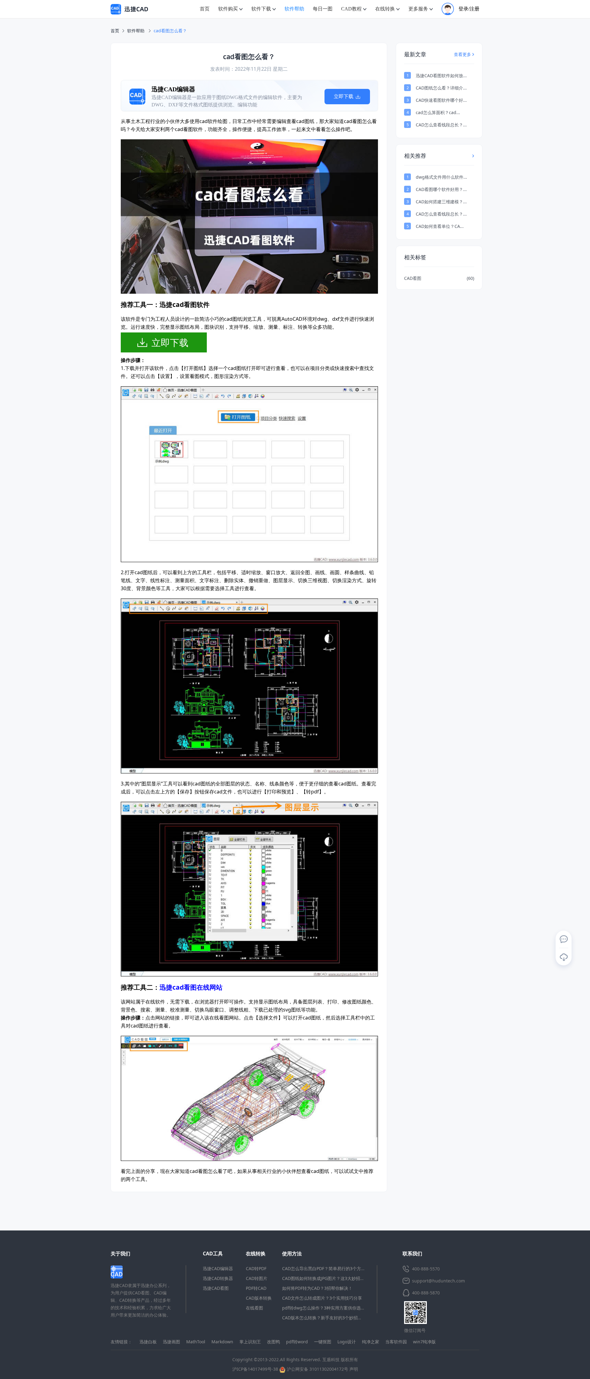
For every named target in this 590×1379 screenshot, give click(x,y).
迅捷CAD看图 (216, 1288)
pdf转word (297, 1342)
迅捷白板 (148, 1342)
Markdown (222, 1342)
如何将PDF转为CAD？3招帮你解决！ (317, 1288)
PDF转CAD (256, 1288)
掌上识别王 (250, 1342)
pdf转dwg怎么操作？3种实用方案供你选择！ (325, 1308)
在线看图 (254, 1308)
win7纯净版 (424, 1342)
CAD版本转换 (259, 1298)
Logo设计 (346, 1342)
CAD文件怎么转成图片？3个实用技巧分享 (322, 1298)
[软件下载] (563, 957)
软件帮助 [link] (136, 31)
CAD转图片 (256, 1278)
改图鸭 (273, 1342)
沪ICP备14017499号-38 (255, 1369)
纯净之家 (370, 1342)
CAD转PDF (256, 1268)
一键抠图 (322, 1342)
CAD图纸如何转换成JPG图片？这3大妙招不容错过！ (332, 1278)
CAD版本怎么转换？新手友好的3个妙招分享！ (326, 1318)
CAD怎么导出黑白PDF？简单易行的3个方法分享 (328, 1268)
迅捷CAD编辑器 (218, 1268)
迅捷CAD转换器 (218, 1278)
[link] (170, 31)
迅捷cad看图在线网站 (190, 987)
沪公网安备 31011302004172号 (316, 1369)
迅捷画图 (171, 1342)
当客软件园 (396, 1342)
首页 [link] (115, 31)
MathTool (195, 1342)
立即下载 (214, 96)
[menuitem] (204, 9)
